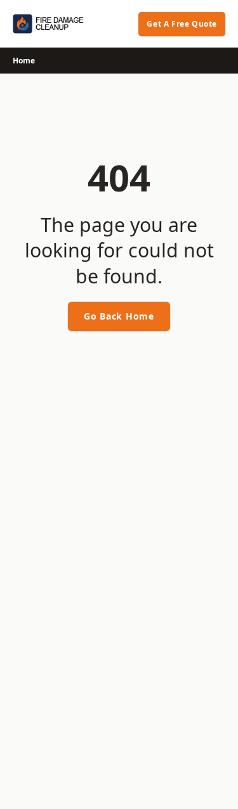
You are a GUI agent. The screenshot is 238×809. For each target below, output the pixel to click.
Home (24, 60)
